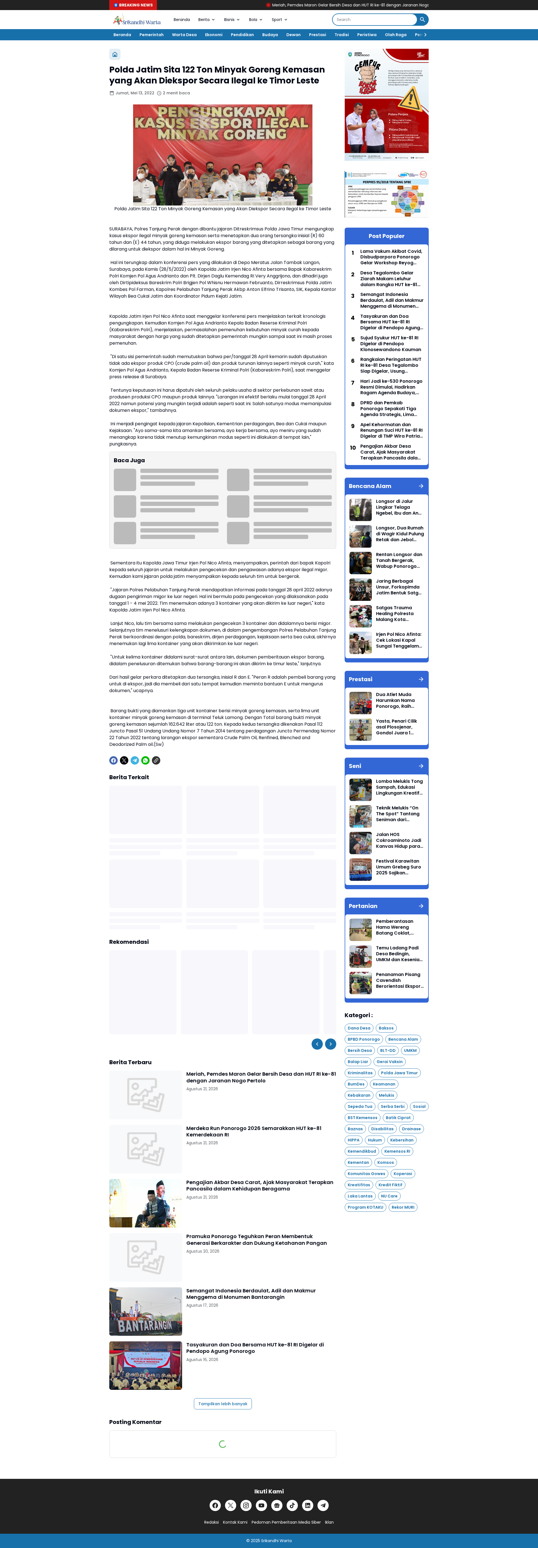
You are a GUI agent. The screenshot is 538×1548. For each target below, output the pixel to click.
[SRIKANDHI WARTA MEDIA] (137, 19)
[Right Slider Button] (423, 34)
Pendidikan (242, 35)
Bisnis (229, 19)
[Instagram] (246, 1505)
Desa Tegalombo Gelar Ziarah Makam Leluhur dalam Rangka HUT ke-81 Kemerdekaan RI (388, 279)
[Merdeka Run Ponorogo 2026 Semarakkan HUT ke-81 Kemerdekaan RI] (145, 1149)
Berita (204, 19)
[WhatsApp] (145, 760)
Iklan (329, 1522)
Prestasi (317, 35)
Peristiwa (367, 35)
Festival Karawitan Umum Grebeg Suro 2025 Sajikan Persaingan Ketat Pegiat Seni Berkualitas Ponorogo (398, 867)
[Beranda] (114, 54)
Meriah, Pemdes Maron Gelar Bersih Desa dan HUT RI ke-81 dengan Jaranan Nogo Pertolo (298, 5)
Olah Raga (396, 35)
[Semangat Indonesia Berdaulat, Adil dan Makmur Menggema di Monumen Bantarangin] (145, 1311)
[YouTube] (261, 1505)
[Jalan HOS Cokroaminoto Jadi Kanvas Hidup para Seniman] (360, 843)
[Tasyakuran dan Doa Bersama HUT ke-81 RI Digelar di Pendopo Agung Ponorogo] (145, 1365)
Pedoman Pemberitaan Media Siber (286, 1522)
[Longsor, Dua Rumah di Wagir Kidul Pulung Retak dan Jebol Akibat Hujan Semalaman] (360, 536)
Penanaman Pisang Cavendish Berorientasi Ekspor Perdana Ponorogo (398, 980)
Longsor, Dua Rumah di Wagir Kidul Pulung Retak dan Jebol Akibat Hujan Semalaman (400, 534)
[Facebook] (113, 760)
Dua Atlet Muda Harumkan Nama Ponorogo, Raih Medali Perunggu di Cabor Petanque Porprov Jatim (398, 700)
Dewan (293, 35)
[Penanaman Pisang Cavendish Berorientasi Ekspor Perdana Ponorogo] (360, 983)
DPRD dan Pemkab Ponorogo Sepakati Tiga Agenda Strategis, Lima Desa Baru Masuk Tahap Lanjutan (388, 408)
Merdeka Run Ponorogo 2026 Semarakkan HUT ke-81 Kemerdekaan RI (253, 1131)
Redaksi (211, 1522)
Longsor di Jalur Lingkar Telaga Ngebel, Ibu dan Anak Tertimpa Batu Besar (400, 507)
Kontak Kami (235, 1522)
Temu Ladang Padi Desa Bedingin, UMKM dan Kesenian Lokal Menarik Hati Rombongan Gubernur (399, 954)
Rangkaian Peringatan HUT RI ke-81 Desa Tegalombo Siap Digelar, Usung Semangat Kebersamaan (390, 365)
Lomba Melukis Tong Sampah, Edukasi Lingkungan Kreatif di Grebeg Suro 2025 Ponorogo (399, 787)
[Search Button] (422, 19)
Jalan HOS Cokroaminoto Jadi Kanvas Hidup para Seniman (398, 840)
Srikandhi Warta (276, 1541)
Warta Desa (184, 35)
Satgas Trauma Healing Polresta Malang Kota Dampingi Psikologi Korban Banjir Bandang (398, 613)
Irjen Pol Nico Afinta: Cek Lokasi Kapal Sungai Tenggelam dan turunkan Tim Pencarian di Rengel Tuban (398, 640)
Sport (277, 19)
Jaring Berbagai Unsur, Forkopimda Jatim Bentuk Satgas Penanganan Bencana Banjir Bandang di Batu (400, 587)
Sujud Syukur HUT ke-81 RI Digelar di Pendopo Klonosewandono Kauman (390, 343)
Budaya (270, 35)
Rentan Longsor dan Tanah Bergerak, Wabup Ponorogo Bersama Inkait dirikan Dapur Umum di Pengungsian (399, 560)
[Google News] (276, 1505)
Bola (253, 19)
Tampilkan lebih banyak (222, 1404)
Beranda (182, 19)
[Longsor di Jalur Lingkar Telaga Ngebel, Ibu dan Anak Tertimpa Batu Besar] (360, 510)
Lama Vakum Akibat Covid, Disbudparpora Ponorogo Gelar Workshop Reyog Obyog (391, 257)
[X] (124, 760)
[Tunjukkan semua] (421, 486)
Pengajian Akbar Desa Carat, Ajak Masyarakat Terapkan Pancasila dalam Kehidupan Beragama (259, 1185)
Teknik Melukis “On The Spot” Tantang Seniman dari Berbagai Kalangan (398, 814)
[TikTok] (292, 1505)
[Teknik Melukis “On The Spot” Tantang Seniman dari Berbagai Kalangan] (360, 816)
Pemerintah (152, 35)
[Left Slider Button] (317, 1044)
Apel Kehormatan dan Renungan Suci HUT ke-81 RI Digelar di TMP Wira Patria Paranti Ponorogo (391, 430)
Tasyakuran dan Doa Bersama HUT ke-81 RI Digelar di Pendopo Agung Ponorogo (255, 1348)
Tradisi (342, 35)
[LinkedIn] (307, 1505)
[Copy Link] (156, 760)
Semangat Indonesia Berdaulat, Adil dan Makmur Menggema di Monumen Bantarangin (251, 1293)
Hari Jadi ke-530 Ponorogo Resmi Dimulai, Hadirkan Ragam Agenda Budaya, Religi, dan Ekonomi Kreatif (391, 387)
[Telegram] (135, 760)
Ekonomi (213, 35)
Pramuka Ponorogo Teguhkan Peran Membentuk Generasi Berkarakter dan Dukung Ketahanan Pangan (256, 1239)
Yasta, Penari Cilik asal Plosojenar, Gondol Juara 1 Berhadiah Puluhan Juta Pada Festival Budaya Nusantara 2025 (397, 727)
